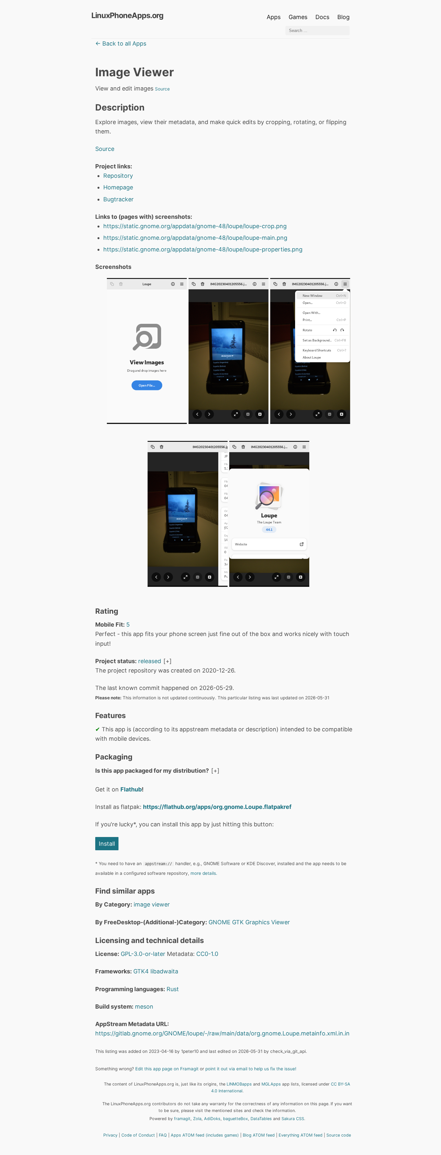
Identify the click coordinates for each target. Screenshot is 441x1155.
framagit (182, 1118)
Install (107, 843)
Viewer (280, 922)
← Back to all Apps (120, 43)
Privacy (110, 1135)
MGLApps (271, 1084)
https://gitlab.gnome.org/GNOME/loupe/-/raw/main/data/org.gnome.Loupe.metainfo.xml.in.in (222, 1033)
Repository (118, 175)
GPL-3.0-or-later (143, 953)
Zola (197, 1118)
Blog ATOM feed (259, 1135)
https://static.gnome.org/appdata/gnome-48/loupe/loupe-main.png (195, 237)
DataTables (261, 1118)
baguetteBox (235, 1118)
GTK (238, 922)
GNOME (220, 922)
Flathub (131, 789)
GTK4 (141, 971)
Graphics (257, 922)
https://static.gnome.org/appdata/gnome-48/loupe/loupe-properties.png (203, 249)
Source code (338, 1135)
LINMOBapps (239, 1084)
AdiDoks (212, 1118)
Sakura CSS (293, 1118)
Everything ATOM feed (301, 1135)
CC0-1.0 (207, 953)
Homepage (118, 187)
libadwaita (164, 971)
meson (144, 1006)
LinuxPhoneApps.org (127, 15)
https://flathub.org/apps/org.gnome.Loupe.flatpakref (217, 806)
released (149, 661)
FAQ (163, 1135)
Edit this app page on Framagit (167, 1068)
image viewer (152, 904)
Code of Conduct (138, 1135)
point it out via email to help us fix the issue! (250, 1068)
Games (298, 17)
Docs (323, 17)
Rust (173, 989)
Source (162, 88)
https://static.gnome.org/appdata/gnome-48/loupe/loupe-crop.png (195, 226)
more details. (203, 873)
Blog (343, 17)
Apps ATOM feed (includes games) (205, 1135)
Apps (274, 17)
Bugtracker (118, 199)
